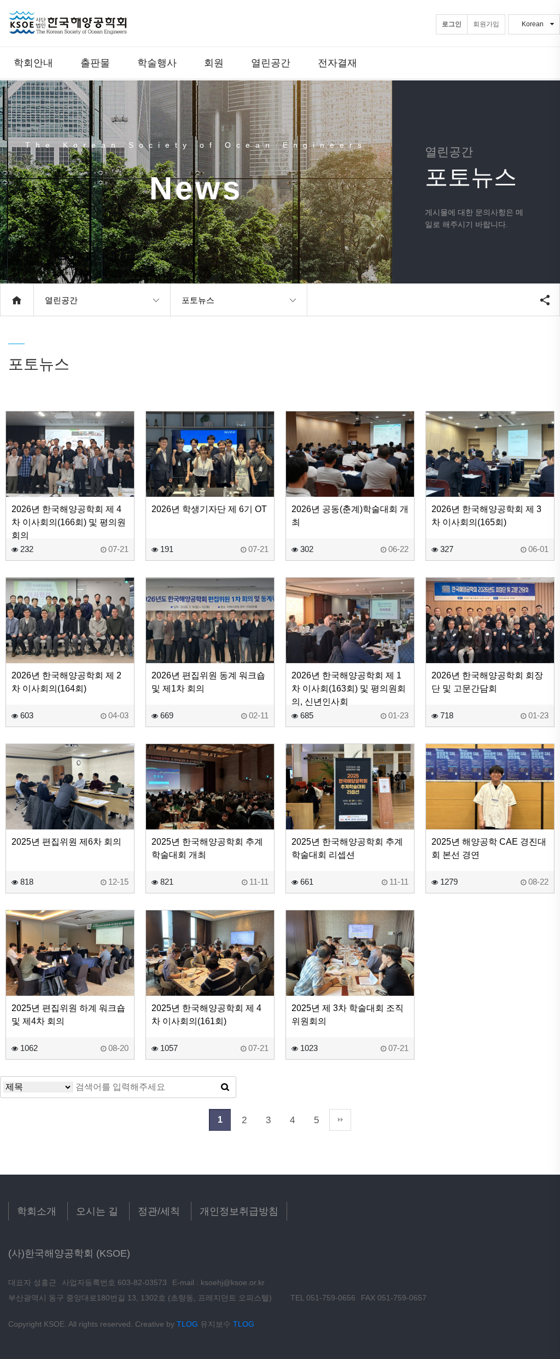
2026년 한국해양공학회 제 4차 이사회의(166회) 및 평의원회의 (68, 522)
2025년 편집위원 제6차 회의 (66, 841)
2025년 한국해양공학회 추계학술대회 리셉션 (347, 848)
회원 (214, 62)
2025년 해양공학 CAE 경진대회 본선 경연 (488, 848)
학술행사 (157, 62)
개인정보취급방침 (239, 1211)
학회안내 (33, 62)
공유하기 (544, 300)
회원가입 (486, 24)
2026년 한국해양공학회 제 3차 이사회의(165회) (486, 515)
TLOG (187, 1324)
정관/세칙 (159, 1211)
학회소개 (36, 1211)
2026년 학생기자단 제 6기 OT (209, 509)
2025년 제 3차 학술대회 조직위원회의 (347, 1014)
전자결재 (337, 62)
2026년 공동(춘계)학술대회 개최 (350, 515)
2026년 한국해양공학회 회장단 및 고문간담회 (487, 682)
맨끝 (340, 1120)
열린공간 (270, 62)
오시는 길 (97, 1211)
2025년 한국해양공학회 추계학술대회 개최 (207, 848)
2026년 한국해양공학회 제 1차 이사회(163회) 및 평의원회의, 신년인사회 (348, 688)
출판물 (95, 62)
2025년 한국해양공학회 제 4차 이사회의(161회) (206, 1014)
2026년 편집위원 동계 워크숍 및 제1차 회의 (208, 682)
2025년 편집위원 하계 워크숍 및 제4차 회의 (68, 1014)
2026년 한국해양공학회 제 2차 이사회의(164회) (66, 682)
